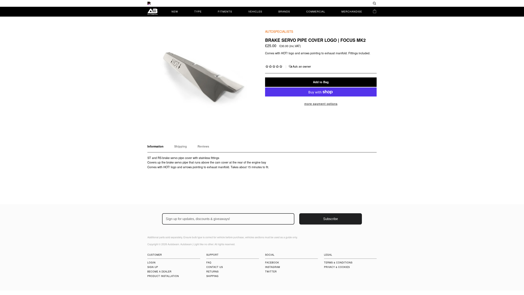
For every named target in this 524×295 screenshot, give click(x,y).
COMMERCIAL (315, 11)
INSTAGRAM (272, 267)
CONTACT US (214, 267)
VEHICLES (255, 11)
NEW (175, 11)
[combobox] (361, 3)
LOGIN (151, 262)
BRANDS (284, 11)
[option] (262, 3)
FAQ (208, 262)
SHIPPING (212, 276)
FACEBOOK (272, 262)
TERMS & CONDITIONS (338, 262)
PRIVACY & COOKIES (337, 267)
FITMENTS (225, 11)
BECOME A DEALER (159, 271)
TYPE (198, 11)
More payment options (321, 104)
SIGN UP (152, 267)
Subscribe (330, 219)
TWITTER (271, 271)
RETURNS (212, 271)
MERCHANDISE (351, 11)
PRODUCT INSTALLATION (163, 276)
